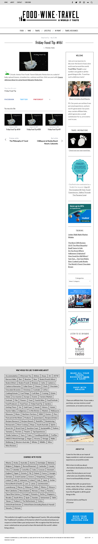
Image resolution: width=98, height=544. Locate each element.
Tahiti (54, 498)
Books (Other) (11, 383)
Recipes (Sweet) (27, 421)
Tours (22, 435)
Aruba (15, 463)
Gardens (48, 404)
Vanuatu (9, 508)
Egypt (16, 473)
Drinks (53, 393)
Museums (9, 414)
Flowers (23, 400)
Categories (79, 278)
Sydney (55, 428)
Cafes (43, 383)
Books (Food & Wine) (47, 379)
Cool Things (24, 393)
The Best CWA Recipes (77, 243)
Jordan (52, 480)
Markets (45, 411)
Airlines (36, 376)
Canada (51, 466)
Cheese (38, 386)
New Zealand (24, 491)
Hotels (52, 407)
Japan (45, 480)
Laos (26, 484)
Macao (20, 487)
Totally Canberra (12, 435)
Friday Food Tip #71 (54, 129)
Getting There (11, 407)
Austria (32, 463)
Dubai (8, 397)
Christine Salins (50, 48)
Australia (23, 463)
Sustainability (46, 428)
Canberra (51, 383)
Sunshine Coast (32, 428)
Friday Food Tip (45, 38)
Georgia (52, 473)
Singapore (51, 494)
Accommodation (12, 376)
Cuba (34, 470)
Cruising (45, 393)
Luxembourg (10, 487)
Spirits (53, 425)
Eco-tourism (17, 397)
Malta (36, 487)
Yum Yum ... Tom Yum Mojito (78, 259)
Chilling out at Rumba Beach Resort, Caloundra (47, 141)
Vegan (29, 439)
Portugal (25, 494)
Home (6, 2)
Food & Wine (40, 400)
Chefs (45, 386)
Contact (19, 2)
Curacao (41, 470)
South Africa (18, 498)
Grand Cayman (20, 477)
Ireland (32, 480)
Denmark (50, 470)
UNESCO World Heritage (15, 439)
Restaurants (10, 425)
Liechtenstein (43, 484)
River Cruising (22, 425)
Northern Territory (29, 414)
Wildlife (42, 442)
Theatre (27, 432)
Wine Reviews (11, 446)
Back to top (87, 537)
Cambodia (42, 466)
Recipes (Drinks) (51, 418)
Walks (53, 439)
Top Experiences (39, 432)
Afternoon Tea (25, 376)
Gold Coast (28, 407)
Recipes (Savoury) (12, 421)
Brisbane (35, 383)
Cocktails (36, 390)
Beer (35, 379)
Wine (50, 442)
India (15, 480)
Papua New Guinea (13, 494)
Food (30, 400)
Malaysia (28, 487)
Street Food (20, 428)
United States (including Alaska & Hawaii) (39, 504)
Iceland (8, 480)
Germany (9, 477)
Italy (38, 480)
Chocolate (54, 386)
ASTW (55, 376)
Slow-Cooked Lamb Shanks (78, 261)
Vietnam (17, 508)
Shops (32, 425)
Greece (31, 477)
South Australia (42, 425)
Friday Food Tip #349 (13, 129)
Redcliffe (39, 421)
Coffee (45, 390)
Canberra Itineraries (13, 386)
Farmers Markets (46, 397)
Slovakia (9, 498)
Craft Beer (35, 393)
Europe (27, 397)
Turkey (40, 501)
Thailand (16, 501)
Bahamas (51, 463)
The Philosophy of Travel (18, 139)
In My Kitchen (34, 411)
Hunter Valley (11, 411)
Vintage (45, 439)
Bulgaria (17, 466)
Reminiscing (49, 421)
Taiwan (8, 501)
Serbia (42, 494)
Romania (34, 494)
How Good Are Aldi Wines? (78, 256)
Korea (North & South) (14, 484)
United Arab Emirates (14, 504)
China (8, 470)
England (9, 473)
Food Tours (24, 404)
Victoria (37, 439)
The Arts (18, 432)
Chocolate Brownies (13, 390)
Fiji (30, 473)
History (45, 407)
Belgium (9, 466)
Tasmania (9, 432)
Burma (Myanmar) (29, 466)
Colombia (15, 470)
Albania (8, 463)
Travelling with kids (41, 435)
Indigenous (22, 411)
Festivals (9, 400)
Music (17, 414)
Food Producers (12, 404)
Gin (20, 407)
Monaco (52, 487)
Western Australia (22, 442)
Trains (29, 435)
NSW (41, 414)
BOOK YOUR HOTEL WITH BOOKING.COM (79, 518)
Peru (55, 414)
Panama (50, 491)
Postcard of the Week (14, 418)
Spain (28, 498)
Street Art (9, 428)
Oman (42, 491)
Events (34, 397)
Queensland (38, 418)
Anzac (44, 376)
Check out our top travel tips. (79, 150)
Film (16, 400)
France (44, 473)
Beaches (28, 379)
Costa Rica (26, 470)
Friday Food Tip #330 (34, 129)
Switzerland (44, 498)
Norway (35, 491)
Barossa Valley (11, 379)
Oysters (48, 414)
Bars (20, 379)
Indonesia (23, 480)
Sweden (35, 498)
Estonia (24, 473)
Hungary (50, 477)
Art (50, 376)
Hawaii (37, 407)
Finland (36, 473)
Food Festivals (52, 400)
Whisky (34, 442)
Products (27, 418)
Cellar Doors (28, 386)
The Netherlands (28, 501)
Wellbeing (9, 442)
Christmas (27, 390)
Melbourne (55, 411)
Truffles (54, 435)
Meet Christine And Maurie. (79, 99)
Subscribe (28, 2)
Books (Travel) (24, 383)
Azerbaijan (41, 463)
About (12, 2)
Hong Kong (40, 477)
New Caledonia (11, 491)
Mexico (43, 487)
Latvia (33, 484)
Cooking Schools (12, 393)
